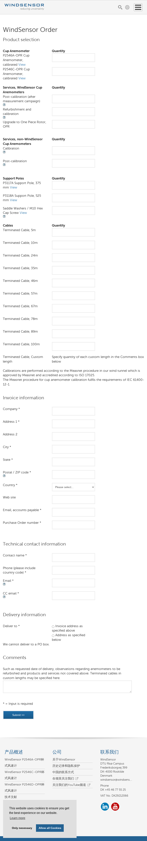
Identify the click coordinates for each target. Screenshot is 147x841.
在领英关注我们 (63, 778)
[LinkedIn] (105, 807)
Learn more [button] (17, 818)
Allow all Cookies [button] (50, 827)
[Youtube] (115, 807)
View (22, 64)
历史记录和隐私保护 (66, 765)
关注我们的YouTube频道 (69, 784)
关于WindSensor (63, 759)
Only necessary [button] (22, 827)
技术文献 (11, 797)
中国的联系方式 (63, 772)
